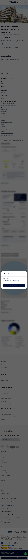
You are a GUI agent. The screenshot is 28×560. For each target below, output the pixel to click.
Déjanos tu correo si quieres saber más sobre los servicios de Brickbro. (13, 279)
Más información (14, 285)
